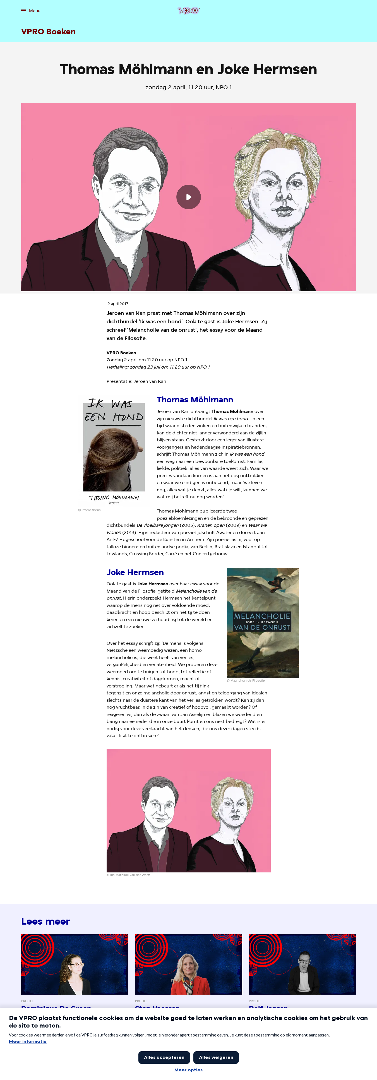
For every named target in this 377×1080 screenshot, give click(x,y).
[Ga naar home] (188, 11)
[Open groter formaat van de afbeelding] (114, 451)
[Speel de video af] (188, 197)
